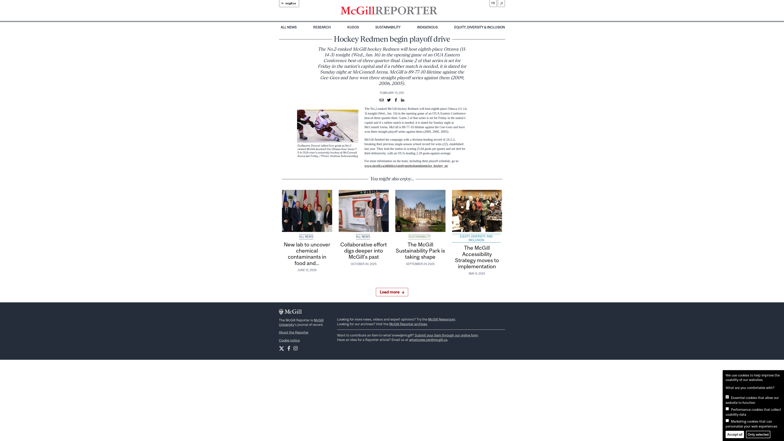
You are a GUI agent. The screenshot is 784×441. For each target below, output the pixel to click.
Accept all (734, 434)
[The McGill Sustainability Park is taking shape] (420, 211)
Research (322, 27)
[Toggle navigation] (441, 11)
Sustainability (388, 27)
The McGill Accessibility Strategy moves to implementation (477, 257)
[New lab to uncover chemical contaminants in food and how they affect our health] (307, 211)
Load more (390, 292)
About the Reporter (293, 332)
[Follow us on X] (281, 348)
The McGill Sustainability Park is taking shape (420, 250)
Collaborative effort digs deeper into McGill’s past (363, 250)
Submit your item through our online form (446, 335)
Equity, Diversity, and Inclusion (476, 238)
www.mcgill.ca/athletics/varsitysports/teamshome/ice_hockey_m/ (406, 165)
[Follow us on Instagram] (295, 349)
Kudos (353, 27)
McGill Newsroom (441, 319)
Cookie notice (289, 340)
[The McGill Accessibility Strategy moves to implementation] (477, 211)
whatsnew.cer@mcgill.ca (428, 340)
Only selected (758, 434)
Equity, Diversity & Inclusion (479, 27)
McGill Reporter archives (408, 324)
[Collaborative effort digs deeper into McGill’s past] (364, 211)
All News (289, 27)
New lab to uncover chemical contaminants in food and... (307, 253)
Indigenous (427, 27)
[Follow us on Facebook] (288, 349)
